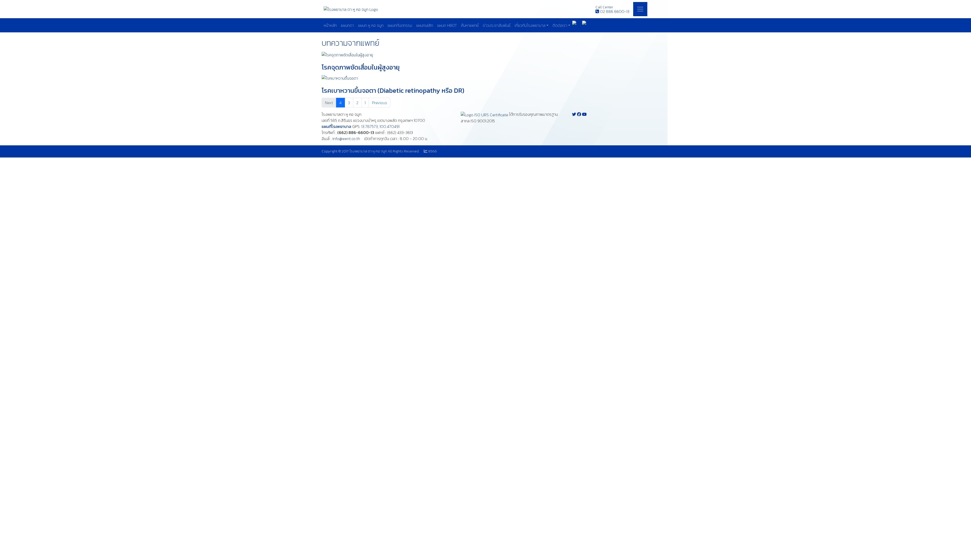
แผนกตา (347, 25)
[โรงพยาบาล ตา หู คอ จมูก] (351, 9)
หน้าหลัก (330, 25)
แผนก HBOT (447, 25)
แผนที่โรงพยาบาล (336, 126)
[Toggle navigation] (640, 9)
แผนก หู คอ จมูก (371, 25)
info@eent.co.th (346, 138)
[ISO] (484, 114)
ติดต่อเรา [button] (560, 25)
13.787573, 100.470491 (380, 126)
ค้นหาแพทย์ (470, 25)
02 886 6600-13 (614, 11)
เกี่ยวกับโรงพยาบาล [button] (530, 25)
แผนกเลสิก (424, 25)
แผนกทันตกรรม (400, 25)
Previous (379, 103)
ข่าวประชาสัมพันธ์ (497, 25)
